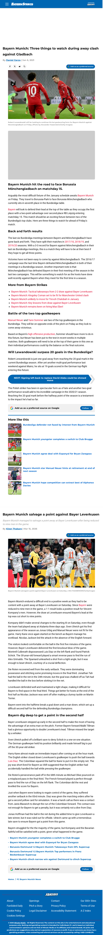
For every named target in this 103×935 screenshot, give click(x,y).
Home (11, 879)
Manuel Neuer (15, 320)
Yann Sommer (35, 320)
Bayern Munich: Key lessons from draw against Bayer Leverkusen (46, 302)
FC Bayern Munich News (29, 879)
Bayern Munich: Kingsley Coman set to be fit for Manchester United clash (50, 295)
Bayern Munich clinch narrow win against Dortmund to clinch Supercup (50, 859)
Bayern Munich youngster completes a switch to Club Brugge (45, 838)
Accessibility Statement (63, 910)
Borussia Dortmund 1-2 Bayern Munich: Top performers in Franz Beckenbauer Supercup (45, 853)
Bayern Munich (86, 195)
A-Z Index (86, 910)
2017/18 (69, 241)
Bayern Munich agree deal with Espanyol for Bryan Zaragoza (44, 842)
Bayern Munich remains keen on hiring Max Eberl (37, 306)
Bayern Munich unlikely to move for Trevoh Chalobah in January (45, 299)
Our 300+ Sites (88, 900)
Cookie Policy (14, 910)
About (10, 900)
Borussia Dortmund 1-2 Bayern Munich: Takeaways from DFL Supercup (50, 847)
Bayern (12, 209)
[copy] (24, 66)
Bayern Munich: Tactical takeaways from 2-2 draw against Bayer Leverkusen (51, 291)
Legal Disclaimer (38, 910)
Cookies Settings (16, 915)
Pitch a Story (36, 905)
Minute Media (20, 923)
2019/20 (12, 245)
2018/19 (79, 241)
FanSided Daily (15, 905)
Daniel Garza (13, 60)
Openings (34, 900)
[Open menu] (7, 4)
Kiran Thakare (14, 529)
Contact (55, 900)
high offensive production (41, 334)
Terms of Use (88, 905)
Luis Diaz (13, 761)
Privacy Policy (58, 905)
